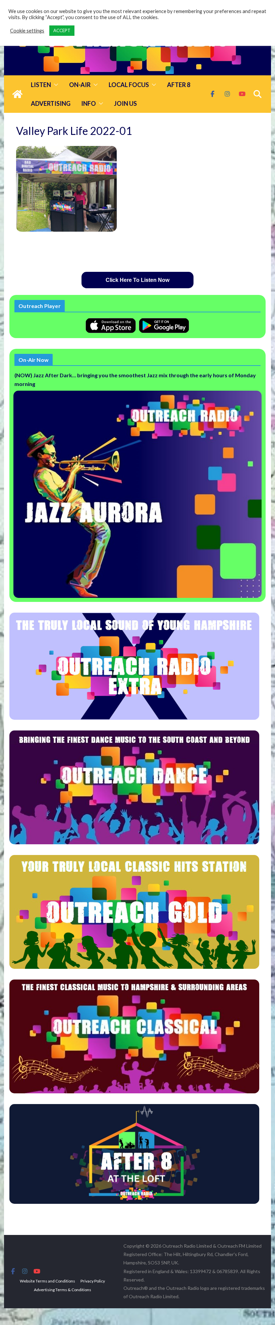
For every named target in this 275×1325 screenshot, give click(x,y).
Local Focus (129, 84)
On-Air (80, 84)
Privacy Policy (92, 1280)
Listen (41, 84)
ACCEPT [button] (61, 30)
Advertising (50, 103)
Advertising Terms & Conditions (62, 1289)
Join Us (125, 103)
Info (88, 103)
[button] (54, 85)
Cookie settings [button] (27, 30)
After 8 (178, 84)
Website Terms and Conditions (47, 1280)
